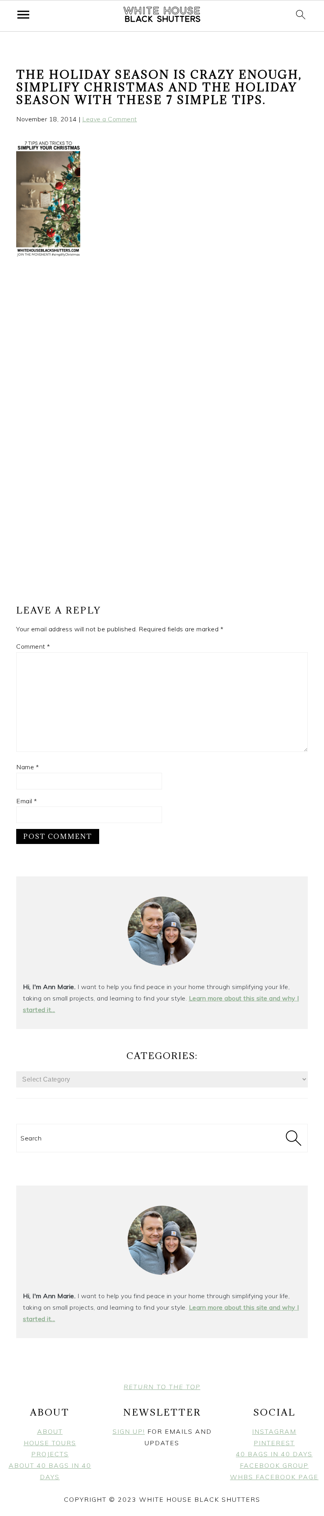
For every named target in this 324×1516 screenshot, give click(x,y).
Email (26, 801)
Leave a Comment (109, 119)
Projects (50, 1454)
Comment (33, 646)
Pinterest (274, 1443)
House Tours (50, 1443)
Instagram (274, 1431)
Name (27, 767)
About (50, 1431)
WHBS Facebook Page (274, 1477)
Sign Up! (129, 1431)
